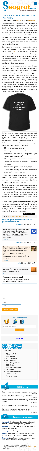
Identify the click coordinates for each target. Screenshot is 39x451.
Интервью (10, 369)
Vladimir (18, 224)
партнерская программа (21, 216)
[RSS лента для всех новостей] (6, 324)
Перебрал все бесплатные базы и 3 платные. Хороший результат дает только (18, 423)
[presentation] (4, 346)
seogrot (18, 20)
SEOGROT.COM (31, 447)
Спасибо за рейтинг (16, 431)
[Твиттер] (22, 324)
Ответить (5, 239)
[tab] (4, 346)
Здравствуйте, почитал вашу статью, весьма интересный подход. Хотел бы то (18, 434)
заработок (11, 216)
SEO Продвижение (13, 363)
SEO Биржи (31, 20)
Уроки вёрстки (11, 376)
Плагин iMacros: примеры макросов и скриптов (19, 392)
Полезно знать (11, 374)
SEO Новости (11, 360)
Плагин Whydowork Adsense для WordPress (17, 396)
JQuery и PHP (11, 354)
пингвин (20, 54)
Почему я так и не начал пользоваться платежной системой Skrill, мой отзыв (16, 410)
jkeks (19, 263)
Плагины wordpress (13, 371)
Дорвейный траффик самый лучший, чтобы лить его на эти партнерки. (18, 439)
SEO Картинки (11, 358)
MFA (14, 51)
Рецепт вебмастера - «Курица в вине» (15, 405)
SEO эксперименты (13, 367)
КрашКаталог (19, 338)
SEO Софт (10, 365)
